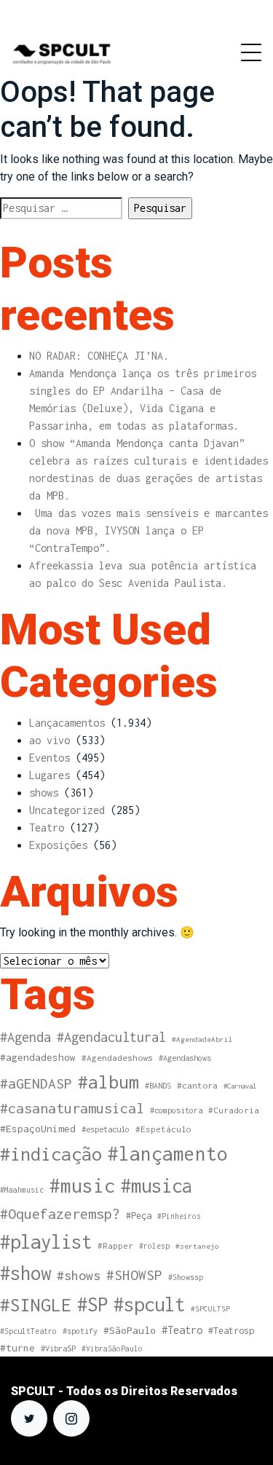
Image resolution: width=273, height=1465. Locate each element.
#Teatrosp (231, 1330)
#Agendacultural (111, 1037)
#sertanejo (197, 1245)
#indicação (51, 1153)
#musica (156, 1185)
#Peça (138, 1215)
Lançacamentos (67, 722)
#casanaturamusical (72, 1107)
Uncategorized (67, 810)
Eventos (49, 757)
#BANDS (158, 1085)
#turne (17, 1348)
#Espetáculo (163, 1129)
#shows (78, 1275)
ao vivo (49, 740)
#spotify (80, 1330)
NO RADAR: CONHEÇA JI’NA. (99, 356)
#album (108, 1081)
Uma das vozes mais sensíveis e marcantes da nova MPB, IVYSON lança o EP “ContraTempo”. (148, 530)
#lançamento (168, 1153)
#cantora (197, 1086)
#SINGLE (35, 1305)
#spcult (149, 1304)
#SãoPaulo (129, 1330)
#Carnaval (239, 1086)
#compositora (176, 1110)
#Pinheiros (179, 1216)
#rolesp (154, 1245)
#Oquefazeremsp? (60, 1213)
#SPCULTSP (210, 1308)
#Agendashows (185, 1057)
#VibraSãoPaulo (112, 1348)
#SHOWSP (134, 1275)
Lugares (49, 775)
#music (82, 1185)
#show (25, 1273)
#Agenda (25, 1037)
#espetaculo (106, 1129)
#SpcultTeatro (28, 1331)
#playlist (46, 1242)
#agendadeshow (38, 1057)
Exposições (58, 845)
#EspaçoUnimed (38, 1128)
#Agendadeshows (117, 1058)
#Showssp (185, 1277)
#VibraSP (58, 1348)
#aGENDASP (36, 1083)
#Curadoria (233, 1110)
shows (43, 792)
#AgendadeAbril (202, 1039)
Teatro (46, 827)
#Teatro (182, 1330)
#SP (92, 1304)
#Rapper (115, 1245)
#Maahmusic (22, 1189)
